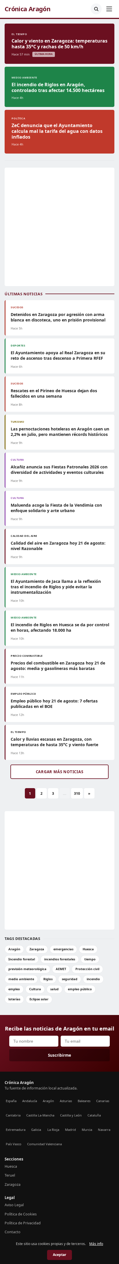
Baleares (84, 1101)
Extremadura (15, 1129)
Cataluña (94, 1115)
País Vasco (13, 1144)
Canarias (102, 1101)
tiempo (90, 959)
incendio (93, 979)
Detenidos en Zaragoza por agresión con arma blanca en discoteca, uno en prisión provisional (58, 317)
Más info (96, 1243)
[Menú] (109, 9)
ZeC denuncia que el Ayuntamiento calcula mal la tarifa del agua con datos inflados (57, 131)
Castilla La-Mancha (40, 1115)
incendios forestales (59, 959)
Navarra (104, 1129)
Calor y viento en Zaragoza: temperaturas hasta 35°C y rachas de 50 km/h (59, 44)
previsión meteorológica (27, 969)
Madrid (70, 1129)
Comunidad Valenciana (44, 1144)
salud (54, 989)
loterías (14, 999)
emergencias (63, 949)
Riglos (48, 979)
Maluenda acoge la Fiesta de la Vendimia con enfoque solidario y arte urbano (56, 507)
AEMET (61, 969)
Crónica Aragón (27, 8)
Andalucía (29, 1101)
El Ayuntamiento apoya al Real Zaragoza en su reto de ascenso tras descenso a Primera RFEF (58, 355)
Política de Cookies (21, 1214)
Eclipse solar (39, 999)
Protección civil (87, 969)
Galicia (36, 1129)
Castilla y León (71, 1115)
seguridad (69, 979)
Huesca (88, 949)
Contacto (13, 1231)
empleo (14, 989)
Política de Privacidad (23, 1223)
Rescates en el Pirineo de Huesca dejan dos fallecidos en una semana (54, 393)
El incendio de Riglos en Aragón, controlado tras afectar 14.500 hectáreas (58, 87)
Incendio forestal (21, 959)
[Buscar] (96, 8)
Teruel (10, 1175)
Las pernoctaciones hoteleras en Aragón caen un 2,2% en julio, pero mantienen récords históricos (60, 431)
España (11, 1101)
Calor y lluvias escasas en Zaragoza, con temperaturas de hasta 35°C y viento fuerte (54, 741)
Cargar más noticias (59, 771)
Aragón (14, 949)
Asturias (66, 1101)
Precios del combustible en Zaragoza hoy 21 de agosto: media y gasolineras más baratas (58, 665)
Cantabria (13, 1115)
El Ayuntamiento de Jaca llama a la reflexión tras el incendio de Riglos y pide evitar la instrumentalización (56, 587)
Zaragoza (36, 949)
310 (77, 793)
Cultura (35, 989)
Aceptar (59, 1254)
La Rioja (53, 1129)
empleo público (80, 989)
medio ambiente (21, 979)
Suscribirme (59, 1055)
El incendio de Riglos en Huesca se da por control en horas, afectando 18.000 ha (60, 627)
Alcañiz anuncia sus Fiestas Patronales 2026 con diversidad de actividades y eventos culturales (59, 469)
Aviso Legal (14, 1204)
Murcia (87, 1129)
